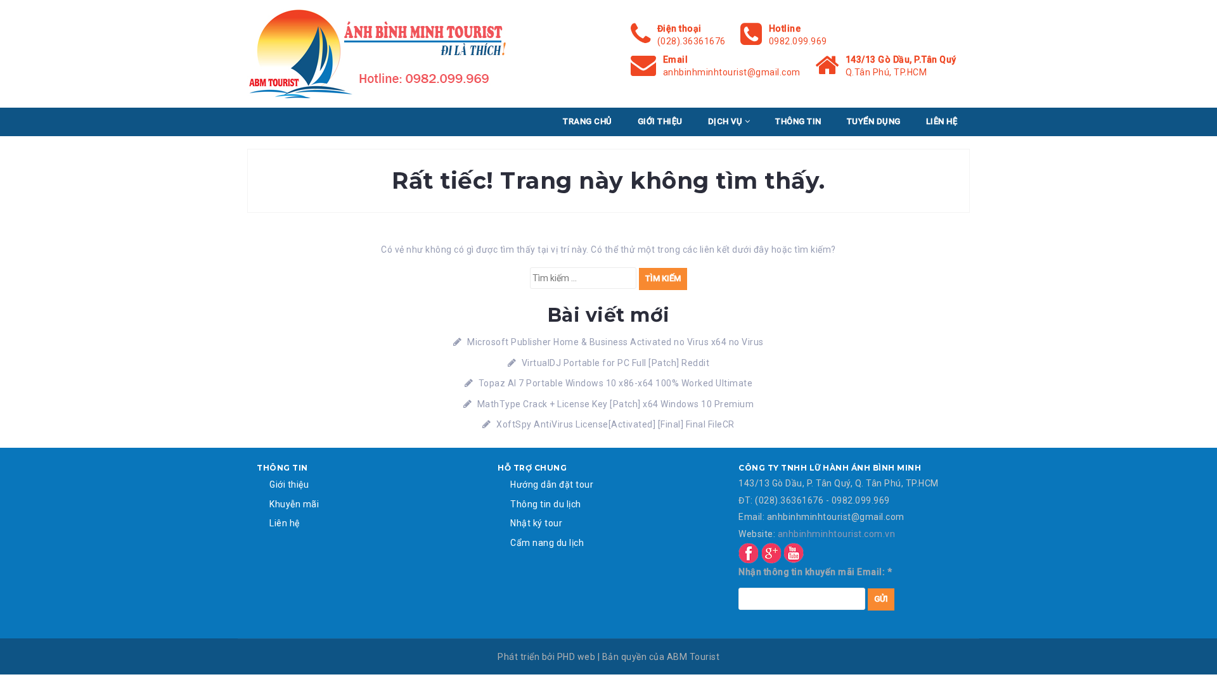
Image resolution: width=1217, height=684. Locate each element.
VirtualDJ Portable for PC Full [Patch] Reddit (616, 363)
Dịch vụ (726, 121)
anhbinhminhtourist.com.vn (837, 534)
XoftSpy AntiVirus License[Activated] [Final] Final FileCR (615, 424)
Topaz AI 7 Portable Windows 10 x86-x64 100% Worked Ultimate (616, 383)
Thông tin (798, 121)
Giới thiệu (660, 121)
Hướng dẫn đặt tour (551, 484)
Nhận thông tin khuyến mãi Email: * (815, 572)
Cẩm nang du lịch (547, 543)
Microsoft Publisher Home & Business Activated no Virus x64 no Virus (615, 342)
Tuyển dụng (874, 121)
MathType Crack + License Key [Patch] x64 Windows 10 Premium (615, 404)
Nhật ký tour (536, 523)
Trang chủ (587, 121)
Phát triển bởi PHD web (546, 657)
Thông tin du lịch (545, 504)
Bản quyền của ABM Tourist (661, 657)
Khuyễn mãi (294, 504)
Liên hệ (942, 121)
